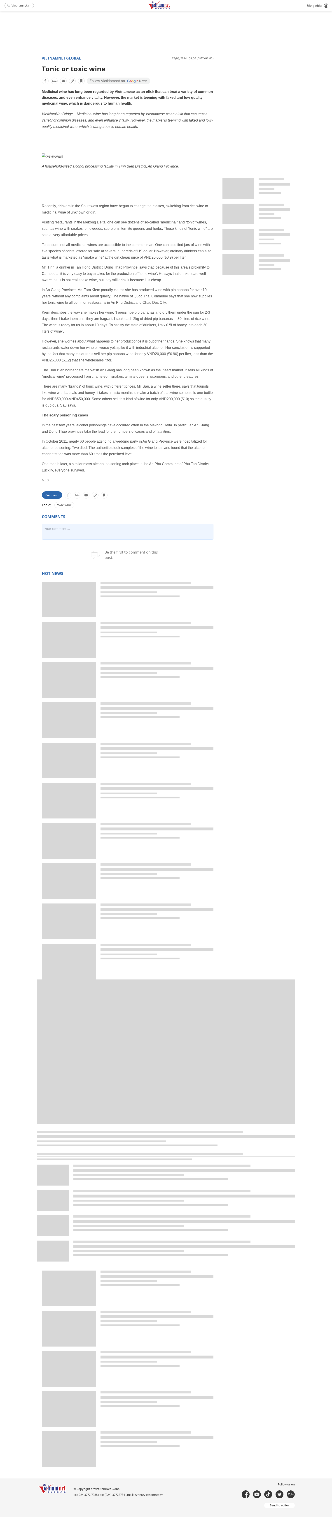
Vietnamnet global (61, 58)
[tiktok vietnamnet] (268, 1494)
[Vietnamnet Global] (170, 8)
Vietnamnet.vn (21, 5)
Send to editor (279, 1505)
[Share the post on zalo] (54, 81)
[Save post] (81, 81)
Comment (52, 495)
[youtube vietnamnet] (257, 1494)
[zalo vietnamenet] (291, 1494)
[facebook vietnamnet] (246, 1494)
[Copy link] (72, 81)
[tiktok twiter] (279, 1494)
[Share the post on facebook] (45, 81)
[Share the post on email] (63, 81)
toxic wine (64, 505)
